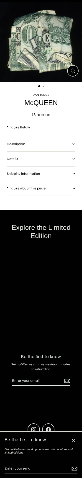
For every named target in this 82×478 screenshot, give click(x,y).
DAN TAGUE (41, 95)
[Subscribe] (73, 468)
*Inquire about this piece (26, 188)
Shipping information (23, 174)
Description (16, 144)
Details (12, 159)
